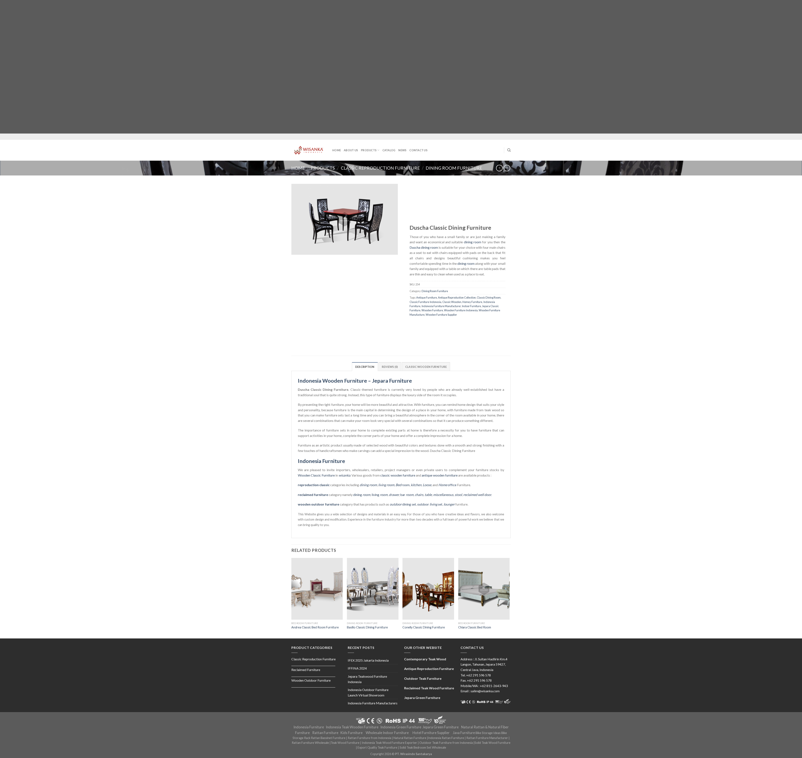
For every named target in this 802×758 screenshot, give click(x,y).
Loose (427, 485)
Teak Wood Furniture (345, 742)
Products (369, 150)
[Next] (509, 597)
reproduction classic (314, 485)
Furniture (328, 475)
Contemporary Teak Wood (425, 659)
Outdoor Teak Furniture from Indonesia (446, 742)
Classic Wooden (451, 302)
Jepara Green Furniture (441, 727)
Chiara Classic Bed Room (474, 627)
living (380, 495)
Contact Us (418, 150)
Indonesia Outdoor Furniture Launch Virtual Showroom (368, 692)
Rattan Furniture (325, 733)
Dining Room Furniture (454, 167)
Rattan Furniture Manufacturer (487, 738)
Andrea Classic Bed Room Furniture (315, 627)
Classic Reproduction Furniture (380, 167)
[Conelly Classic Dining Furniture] (428, 589)
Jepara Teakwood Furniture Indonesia (367, 679)
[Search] (509, 150)
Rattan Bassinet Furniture (328, 738)
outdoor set (429, 504)
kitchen (416, 485)
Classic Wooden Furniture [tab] (426, 366)
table (428, 495)
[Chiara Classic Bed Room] (484, 589)
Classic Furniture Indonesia (425, 302)
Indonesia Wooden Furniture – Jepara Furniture (355, 380)
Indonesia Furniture (321, 461)
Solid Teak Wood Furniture (492, 742)
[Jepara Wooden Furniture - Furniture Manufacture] (308, 150)
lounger (449, 504)
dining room (472, 242)
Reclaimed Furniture (305, 670)
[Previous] (291, 597)
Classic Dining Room (489, 297)
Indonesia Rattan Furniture (446, 738)
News (402, 150)
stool (458, 495)
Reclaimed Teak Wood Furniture (429, 688)
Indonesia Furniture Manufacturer (441, 306)
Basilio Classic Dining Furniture (367, 627)
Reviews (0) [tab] (390, 366)
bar (407, 495)
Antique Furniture (426, 297)
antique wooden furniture (440, 475)
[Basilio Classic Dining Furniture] (372, 589)
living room (386, 485)
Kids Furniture (351, 733)
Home (336, 150)
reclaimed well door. (477, 495)
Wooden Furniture (432, 310)
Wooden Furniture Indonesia (461, 310)
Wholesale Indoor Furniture (387, 733)
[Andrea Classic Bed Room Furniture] (317, 589)
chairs (419, 495)
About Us (351, 150)
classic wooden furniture (397, 475)
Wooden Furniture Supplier (441, 314)
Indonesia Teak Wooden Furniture (352, 727)
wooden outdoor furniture (318, 504)
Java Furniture (464, 733)
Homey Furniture (472, 302)
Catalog (389, 150)
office (447, 485)
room (403, 485)
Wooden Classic (309, 475)
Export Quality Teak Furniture (377, 747)
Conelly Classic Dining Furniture (423, 627)
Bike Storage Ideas (488, 733)
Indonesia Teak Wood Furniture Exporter (389, 742)
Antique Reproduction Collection (457, 297)
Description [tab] (364, 366)
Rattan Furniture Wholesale (310, 742)
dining (361, 495)
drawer (394, 495)
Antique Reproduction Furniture (429, 669)
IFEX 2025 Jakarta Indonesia (368, 660)
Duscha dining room (424, 247)
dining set (403, 504)
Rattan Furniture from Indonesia (369, 738)
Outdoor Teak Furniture (423, 678)
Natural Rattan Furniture (409, 738)
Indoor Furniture (471, 306)
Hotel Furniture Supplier (431, 733)
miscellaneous (443, 495)
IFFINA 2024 (357, 668)
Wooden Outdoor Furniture (311, 680)
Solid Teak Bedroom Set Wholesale (423, 747)
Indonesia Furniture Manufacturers (372, 703)
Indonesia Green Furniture (400, 727)
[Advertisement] (125, 66)
